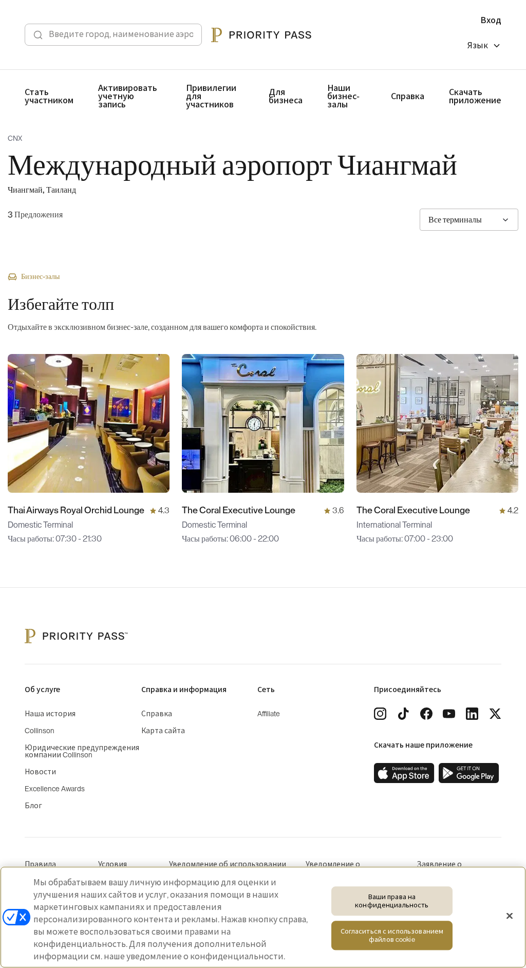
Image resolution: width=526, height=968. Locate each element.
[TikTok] (403, 714)
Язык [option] (477, 46)
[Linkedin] (472, 714)
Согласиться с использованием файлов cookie (392, 935)
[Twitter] (495, 714)
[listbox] (484, 47)
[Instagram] (380, 714)
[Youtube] (449, 714)
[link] (404, 773)
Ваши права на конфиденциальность (391, 900)
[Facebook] (426, 714)
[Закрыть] (509, 916)
